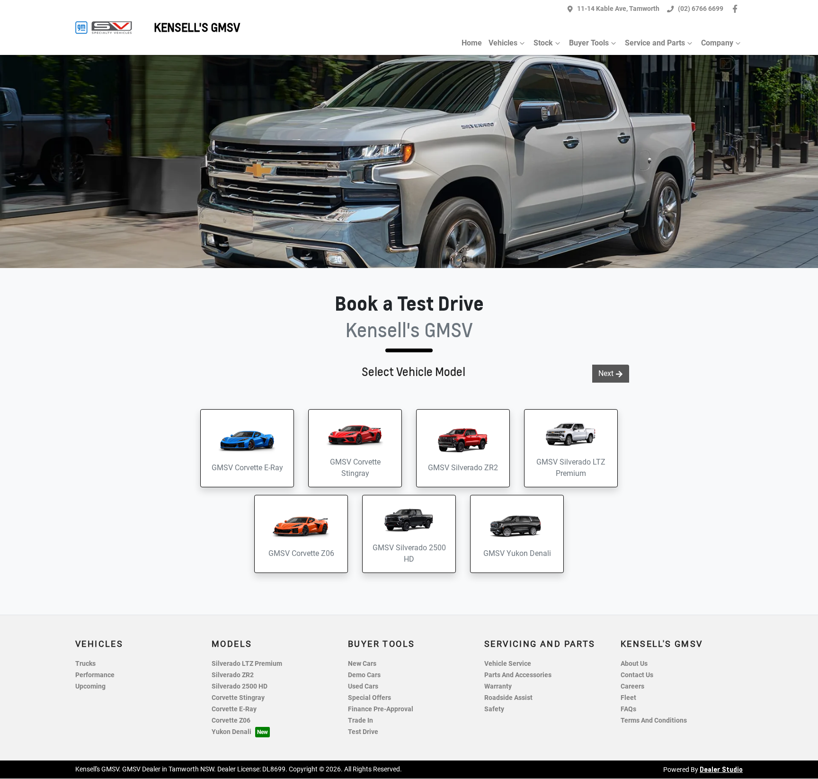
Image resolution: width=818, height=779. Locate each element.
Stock (543, 42)
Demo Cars (364, 675)
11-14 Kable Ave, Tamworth (618, 9)
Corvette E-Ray (234, 709)
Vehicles (503, 42)
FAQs (628, 709)
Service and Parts (655, 42)
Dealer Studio (721, 769)
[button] (247, 448)
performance (95, 675)
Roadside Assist (508, 698)
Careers (632, 686)
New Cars (362, 664)
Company (717, 42)
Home (472, 42)
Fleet (628, 698)
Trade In (360, 720)
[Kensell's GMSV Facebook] (737, 9)
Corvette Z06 (231, 720)
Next (606, 373)
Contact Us (637, 675)
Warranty (498, 686)
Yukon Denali (231, 732)
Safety (494, 709)
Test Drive (363, 732)
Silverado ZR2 (233, 675)
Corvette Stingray (238, 698)
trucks (85, 664)
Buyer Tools (589, 42)
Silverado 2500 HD (239, 686)
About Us (634, 664)
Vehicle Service (507, 664)
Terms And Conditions (654, 720)
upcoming (90, 686)
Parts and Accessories (517, 675)
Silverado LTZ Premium (247, 664)
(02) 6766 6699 (700, 9)
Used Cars (363, 686)
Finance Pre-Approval (380, 709)
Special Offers (369, 698)
